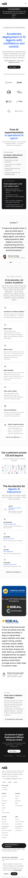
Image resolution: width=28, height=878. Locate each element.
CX (2, 798)
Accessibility (18, 824)
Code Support (19, 805)
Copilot (4, 803)
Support (17, 796)
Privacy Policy (17, 870)
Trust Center (5, 824)
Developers (5, 832)
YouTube (4, 837)
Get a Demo (12, 67)
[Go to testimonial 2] (13, 262)
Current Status (6, 812)
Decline (6, 874)
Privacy (17, 819)
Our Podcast (5, 835)
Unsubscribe (18, 830)
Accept (14, 874)
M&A (16, 803)
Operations (18, 800)
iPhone (5, 787)
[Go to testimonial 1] (11, 262)
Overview (4, 796)
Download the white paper (15, 719)
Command (4, 800)
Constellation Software (11, 778)
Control (4, 808)
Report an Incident (7, 830)
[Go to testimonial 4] (17, 262)
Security (4, 821)
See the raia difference (13, 437)
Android (5, 789)
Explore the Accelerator (13, 572)
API (3, 810)
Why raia (4, 819)
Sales (16, 798)
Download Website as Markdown (11, 845)
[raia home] (4, 3)
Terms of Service (19, 821)
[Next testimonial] (20, 262)
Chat (3, 805)
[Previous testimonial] (8, 262)
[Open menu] (25, 3)
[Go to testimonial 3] (15, 262)
